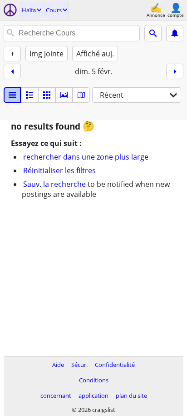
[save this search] (174, 33)
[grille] (46, 95)
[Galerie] (64, 95)
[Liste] (12, 95)
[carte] (81, 95)
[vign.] (29, 95)
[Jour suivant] (174, 71)
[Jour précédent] (12, 71)
